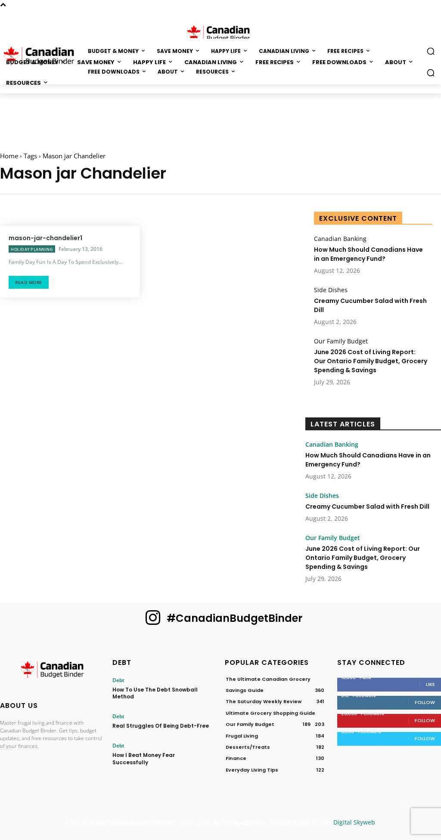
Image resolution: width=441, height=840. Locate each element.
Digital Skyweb (354, 822)
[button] (430, 72)
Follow (425, 702)
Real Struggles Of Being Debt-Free (160, 725)
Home (9, 155)
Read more (28, 282)
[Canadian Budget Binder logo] (52, 671)
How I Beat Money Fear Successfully (143, 758)
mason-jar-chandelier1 (45, 238)
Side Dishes (331, 290)
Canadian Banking (340, 239)
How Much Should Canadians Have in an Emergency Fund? (368, 254)
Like (430, 684)
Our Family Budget (341, 341)
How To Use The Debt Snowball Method (155, 693)
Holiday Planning (32, 249)
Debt (118, 680)
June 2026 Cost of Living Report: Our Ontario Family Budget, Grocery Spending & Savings (370, 361)
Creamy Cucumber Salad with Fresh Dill (367, 506)
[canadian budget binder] (220, 32)
